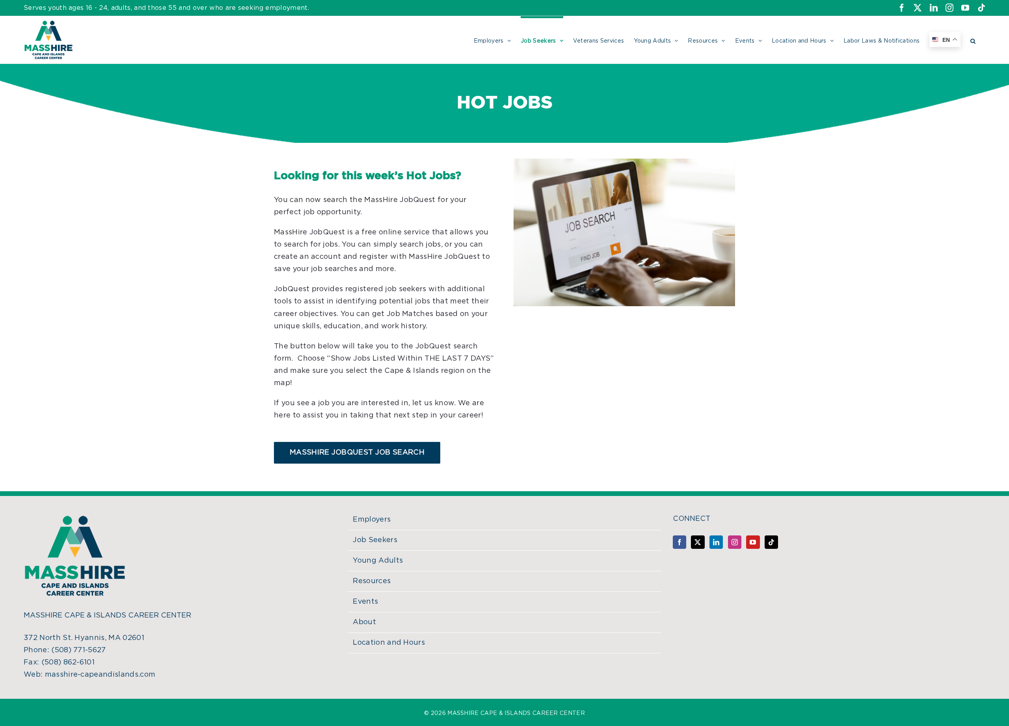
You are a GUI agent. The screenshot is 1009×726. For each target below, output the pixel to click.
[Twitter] (697, 542)
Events (365, 601)
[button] (972, 40)
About (364, 622)
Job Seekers (375, 540)
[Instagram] (734, 542)
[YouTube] (753, 542)
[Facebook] (679, 542)
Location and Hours (389, 642)
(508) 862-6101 (68, 662)
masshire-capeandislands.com (100, 674)
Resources (372, 581)
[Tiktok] (771, 542)
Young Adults (378, 560)
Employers (372, 519)
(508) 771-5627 (78, 650)
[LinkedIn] (716, 542)
